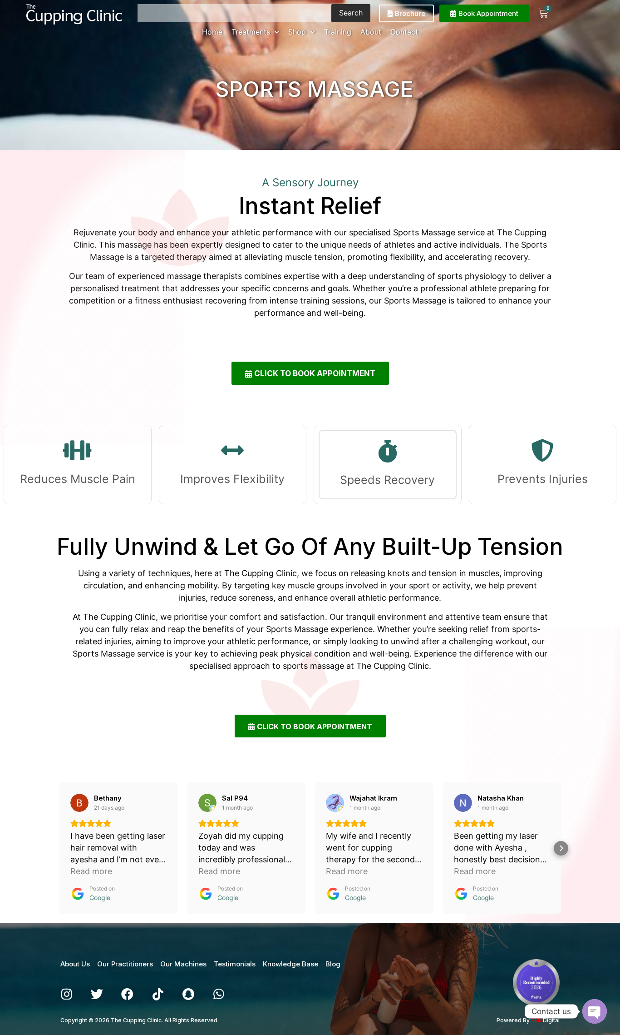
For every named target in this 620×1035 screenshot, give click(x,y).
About (370, 31)
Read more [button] (91, 871)
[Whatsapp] (218, 994)
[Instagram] (66, 994)
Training (337, 31)
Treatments (250, 31)
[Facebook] (127, 994)
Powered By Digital (528, 1020)
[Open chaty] (594, 1011)
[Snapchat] (188, 994)
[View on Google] (79, 803)
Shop (297, 31)
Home (212, 31)
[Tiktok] (158, 994)
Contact (404, 31)
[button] (59, 848)
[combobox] (234, 13)
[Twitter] (97, 994)
